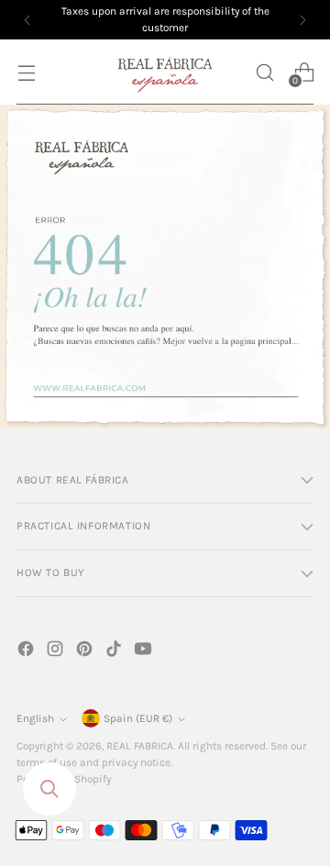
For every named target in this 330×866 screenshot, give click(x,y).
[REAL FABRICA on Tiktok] (115, 651)
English (35, 718)
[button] (264, 72)
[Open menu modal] (26, 72)
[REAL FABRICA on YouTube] (145, 651)
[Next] (302, 19)
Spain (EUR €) (138, 718)
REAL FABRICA (139, 745)
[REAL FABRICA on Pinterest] (86, 651)
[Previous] (27, 19)
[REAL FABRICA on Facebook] (27, 651)
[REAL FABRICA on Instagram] (57, 651)
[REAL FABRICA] (165, 72)
